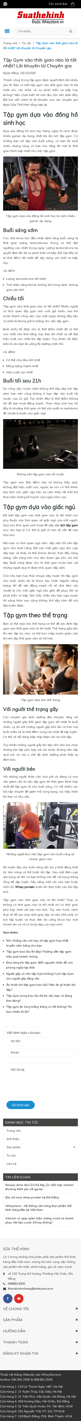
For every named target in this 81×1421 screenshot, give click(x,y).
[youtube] (18, 1298)
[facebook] (7, 1298)
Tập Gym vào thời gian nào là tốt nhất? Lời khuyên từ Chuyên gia (40, 63)
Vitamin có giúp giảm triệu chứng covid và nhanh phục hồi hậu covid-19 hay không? (39, 1220)
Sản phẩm (13, 1147)
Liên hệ (11, 1164)
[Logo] (40, 17)
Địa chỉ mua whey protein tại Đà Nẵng (32, 1197)
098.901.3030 (43, 1379)
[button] (70, 31)
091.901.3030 (20, 1379)
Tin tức (11, 1155)
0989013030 (16, 1283)
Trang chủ (13, 1130)
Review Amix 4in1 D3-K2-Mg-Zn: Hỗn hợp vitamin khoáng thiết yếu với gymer (39, 1187)
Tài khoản (58, 4)
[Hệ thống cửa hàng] (5, 4)
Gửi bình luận (20, 1105)
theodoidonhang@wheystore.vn (30, 1288)
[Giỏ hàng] (74, 4)
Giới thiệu (13, 1139)
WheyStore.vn (51, 1374)
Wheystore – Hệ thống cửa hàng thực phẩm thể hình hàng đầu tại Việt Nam (38, 1208)
